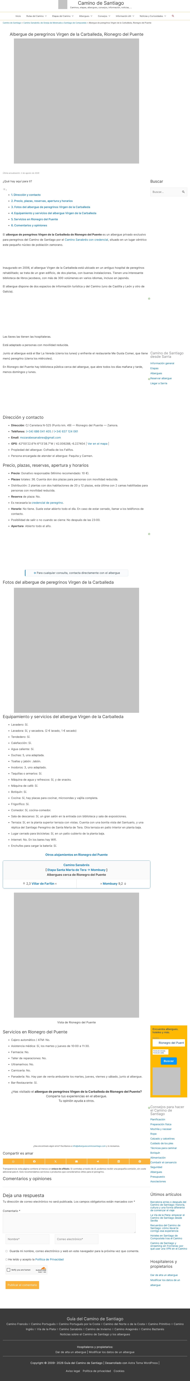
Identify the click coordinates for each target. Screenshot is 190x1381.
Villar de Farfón (43, 883)
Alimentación (158, 1157)
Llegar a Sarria (158, 383)
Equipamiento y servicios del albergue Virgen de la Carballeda (55, 213)
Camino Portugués (43, 1324)
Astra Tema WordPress (143, 1363)
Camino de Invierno (98, 1329)
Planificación (157, 1119)
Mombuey (110, 883)
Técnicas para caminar (163, 1148)
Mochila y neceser (161, 1129)
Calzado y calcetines (162, 1138)
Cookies (119, 1371)
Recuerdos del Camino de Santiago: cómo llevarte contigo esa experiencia (165, 1228)
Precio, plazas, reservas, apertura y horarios (43, 201)
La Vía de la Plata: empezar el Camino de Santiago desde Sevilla (167, 1218)
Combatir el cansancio (163, 1162)
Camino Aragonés (126, 1329)
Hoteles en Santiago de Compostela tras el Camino (166, 1237)
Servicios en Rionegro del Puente (36, 219)
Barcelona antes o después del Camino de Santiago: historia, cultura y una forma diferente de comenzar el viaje (168, 1206)
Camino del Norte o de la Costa (124, 1324)
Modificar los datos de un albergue (112, 1352)
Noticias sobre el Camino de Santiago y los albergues (95, 1334)
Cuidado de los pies (161, 1143)
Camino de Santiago (101, 3)
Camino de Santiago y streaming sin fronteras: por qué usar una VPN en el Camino (168, 1246)
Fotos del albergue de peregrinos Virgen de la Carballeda (52, 207)
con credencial (98, 239)
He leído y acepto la (36, 1259)
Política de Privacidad (49, 1259)
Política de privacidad (97, 1371)
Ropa (153, 1133)
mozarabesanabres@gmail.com (40, 437)
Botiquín (155, 1152)
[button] (173, 16)
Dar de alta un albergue (164, 1275)
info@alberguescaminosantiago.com (89, 1146)
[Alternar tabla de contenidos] (5, 189)
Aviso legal (73, 1371)
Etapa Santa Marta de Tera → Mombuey (76, 870)
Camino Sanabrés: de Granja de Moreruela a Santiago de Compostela (54, 23)
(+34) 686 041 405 (38, 431)
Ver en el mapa (97, 443)
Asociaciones (158, 1181)
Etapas (154, 368)
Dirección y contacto (27, 194)
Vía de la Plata (46, 1329)
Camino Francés (17, 1324)
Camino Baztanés (152, 1329)
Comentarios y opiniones (30, 225)
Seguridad (156, 1167)
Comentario (11, 1211)
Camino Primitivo (159, 1324)
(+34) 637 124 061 (66, 431)
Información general (162, 363)
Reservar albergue (161, 378)
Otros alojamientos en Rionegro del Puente (76, 854)
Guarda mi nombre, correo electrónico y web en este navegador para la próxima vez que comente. (74, 1251)
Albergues (156, 373)
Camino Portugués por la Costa (79, 1324)
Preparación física (160, 1124)
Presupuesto (157, 1176)
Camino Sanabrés (76, 239)
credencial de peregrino (47, 502)
